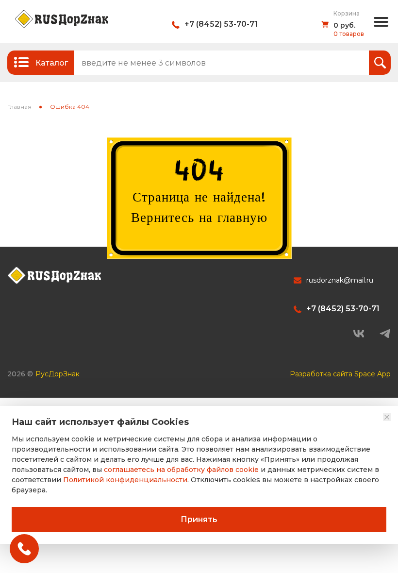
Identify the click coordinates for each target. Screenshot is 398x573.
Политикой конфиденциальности (125, 479)
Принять (199, 519)
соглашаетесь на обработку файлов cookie (181, 469)
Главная (19, 106)
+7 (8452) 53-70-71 (221, 24)
